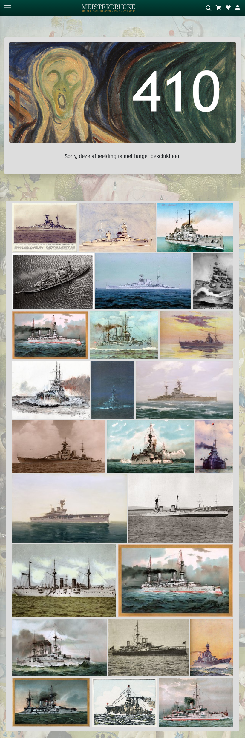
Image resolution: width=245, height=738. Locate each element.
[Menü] (7, 8)
